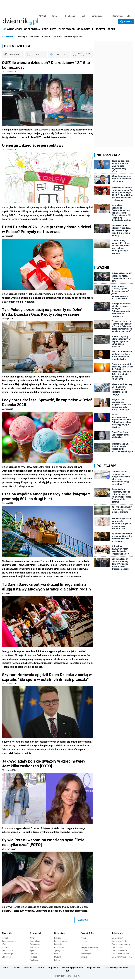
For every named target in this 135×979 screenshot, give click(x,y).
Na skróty (7, 933)
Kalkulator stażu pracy (121, 944)
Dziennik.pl (35, 933)
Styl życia (84, 957)
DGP (84, 16)
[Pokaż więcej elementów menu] (131, 29)
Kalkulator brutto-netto (121, 954)
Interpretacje (7, 954)
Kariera (40, 967)
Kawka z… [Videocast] (52, 36)
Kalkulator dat (117, 938)
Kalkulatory (117, 933)
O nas (17, 967)
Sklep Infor (6, 957)
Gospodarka (35, 944)
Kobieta (57, 938)
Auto (32, 938)
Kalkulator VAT (118, 947)
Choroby (84, 951)
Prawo (83, 938)
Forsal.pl (5, 947)
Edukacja (58, 944)
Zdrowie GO (34, 36)
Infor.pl (5, 938)
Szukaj (128, 21)
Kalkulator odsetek (119, 951)
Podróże (33, 957)
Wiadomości (35, 947)
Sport (32, 951)
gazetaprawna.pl (116, 16)
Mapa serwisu (94, 967)
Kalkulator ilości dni (119, 941)
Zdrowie (33, 954)
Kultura (57, 960)
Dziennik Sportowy (73, 36)
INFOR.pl (42, 16)
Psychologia (86, 954)
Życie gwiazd (59, 951)
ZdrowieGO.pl (97, 16)
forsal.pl (55, 16)
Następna (82, 920)
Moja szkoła (59, 947)
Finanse (84, 941)
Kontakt (6, 967)
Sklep (129, 16)
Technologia (35, 941)
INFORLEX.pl (70, 16)
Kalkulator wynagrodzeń (122, 957)
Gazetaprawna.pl (9, 941)
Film (56, 954)
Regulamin (53, 967)
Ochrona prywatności (72, 967)
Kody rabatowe (60, 941)
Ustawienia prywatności (116, 967)
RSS (67, 971)
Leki (82, 944)
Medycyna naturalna (89, 947)
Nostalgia (22, 36)
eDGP (4, 944)
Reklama (28, 967)
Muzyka (57, 957)
